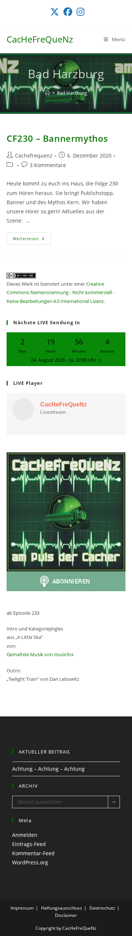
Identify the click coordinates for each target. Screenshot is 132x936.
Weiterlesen (32, 240)
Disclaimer (66, 915)
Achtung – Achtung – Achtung (48, 768)
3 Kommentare (48, 165)
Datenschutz (102, 908)
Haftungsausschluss (61, 908)
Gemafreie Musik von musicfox (40, 654)
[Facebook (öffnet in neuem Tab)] (67, 11)
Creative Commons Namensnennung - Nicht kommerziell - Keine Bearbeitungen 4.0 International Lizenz (60, 292)
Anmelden (24, 834)
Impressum (22, 908)
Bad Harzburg (72, 93)
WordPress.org (30, 862)
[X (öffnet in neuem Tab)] (54, 11)
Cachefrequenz (33, 155)
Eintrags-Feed (29, 844)
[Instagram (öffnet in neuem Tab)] (79, 11)
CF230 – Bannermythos (57, 138)
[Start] (47, 93)
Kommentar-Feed (33, 853)
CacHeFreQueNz (40, 39)
